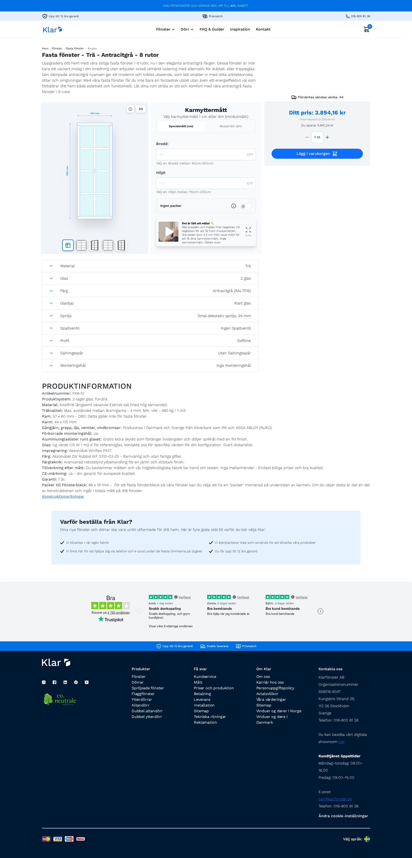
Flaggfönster (143, 693)
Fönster (57, 48)
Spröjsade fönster (148, 688)
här (342, 741)
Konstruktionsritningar (63, 496)
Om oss (263, 676)
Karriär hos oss (270, 682)
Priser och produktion (214, 688)
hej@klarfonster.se (335, 799)
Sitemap (201, 711)
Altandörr (140, 705)
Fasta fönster (75, 48)
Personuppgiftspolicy (275, 688)
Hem (45, 48)
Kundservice (205, 676)
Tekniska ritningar (210, 716)
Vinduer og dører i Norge (278, 711)
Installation (204, 705)
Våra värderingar (271, 699)
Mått (198, 682)
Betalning (202, 693)
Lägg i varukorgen (313, 153)
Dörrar (138, 682)
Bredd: (162, 143)
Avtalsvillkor (267, 693)
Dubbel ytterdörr (147, 716)
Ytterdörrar (142, 699)
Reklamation (205, 722)
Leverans (202, 699)
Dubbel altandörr (147, 711)
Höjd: (161, 172)
